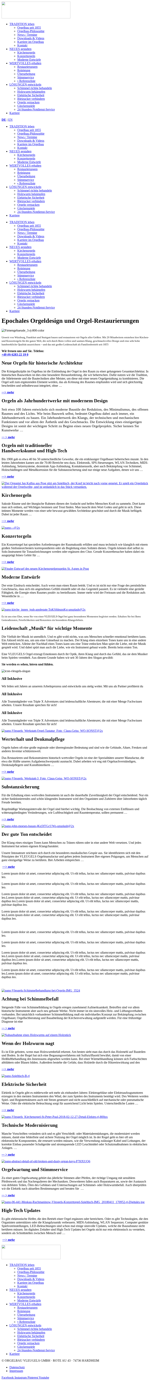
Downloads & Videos (30, 38)
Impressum (16, 1370)
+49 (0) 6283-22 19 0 (15, 354)
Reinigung (23, 70)
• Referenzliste (26, 81)
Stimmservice (25, 77)
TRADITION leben (21, 24)
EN (10, 119)
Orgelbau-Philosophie (30, 31)
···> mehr (8, 392)
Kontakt (22, 45)
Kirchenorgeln (26, 52)
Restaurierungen (27, 66)
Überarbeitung (26, 74)
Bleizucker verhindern (31, 98)
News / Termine (27, 34)
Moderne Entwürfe (29, 59)
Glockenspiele (26, 106)
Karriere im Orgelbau (30, 41)
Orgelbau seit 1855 (29, 27)
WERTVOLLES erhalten (25, 63)
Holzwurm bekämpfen (31, 91)
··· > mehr (8, 437)
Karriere (14, 113)
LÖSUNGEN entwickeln (25, 84)
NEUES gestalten (20, 49)
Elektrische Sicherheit (30, 95)
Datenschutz (17, 1367)
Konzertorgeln (26, 56)
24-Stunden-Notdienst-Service (36, 109)
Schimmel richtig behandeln (34, 88)
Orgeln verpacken (28, 102)
